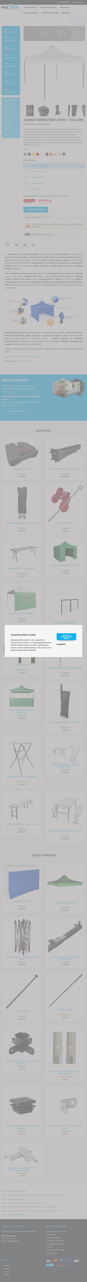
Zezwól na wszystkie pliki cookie (66, 636)
